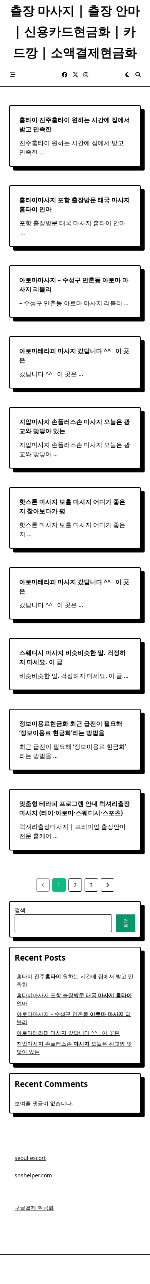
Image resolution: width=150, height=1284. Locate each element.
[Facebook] (64, 75)
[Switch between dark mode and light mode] (127, 74)
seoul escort (30, 1158)
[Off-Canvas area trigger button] (12, 74)
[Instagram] (85, 75)
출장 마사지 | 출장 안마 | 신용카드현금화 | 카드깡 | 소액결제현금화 (75, 31)
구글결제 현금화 (34, 1207)
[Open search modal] (138, 74)
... (41, 152)
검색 (20, 910)
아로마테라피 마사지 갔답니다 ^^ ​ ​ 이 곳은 (68, 1032)
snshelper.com (33, 1175)
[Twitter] (75, 75)
